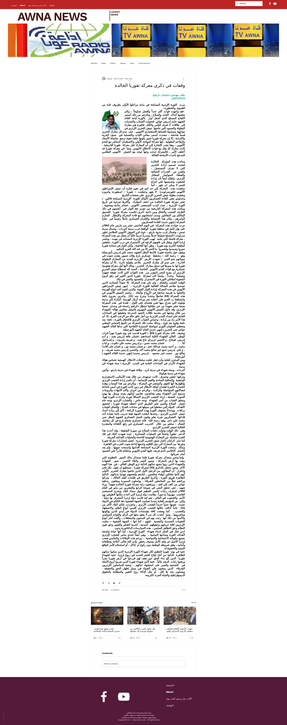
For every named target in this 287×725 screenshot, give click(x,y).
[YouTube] (275, 4)
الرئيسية (170, 685)
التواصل (170, 705)
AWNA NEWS (55, 17)
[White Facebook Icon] (104, 696)
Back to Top (3, 716)
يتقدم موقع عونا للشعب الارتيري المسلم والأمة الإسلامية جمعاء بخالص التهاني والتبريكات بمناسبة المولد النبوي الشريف (107, 630)
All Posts (94, 63)
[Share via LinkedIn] (114, 583)
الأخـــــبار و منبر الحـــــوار (177, 698)
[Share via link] (119, 583)
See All (193, 602)
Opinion (123, 63)
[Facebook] (270, 4)
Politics (112, 63)
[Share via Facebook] (103, 583)
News (104, 63)
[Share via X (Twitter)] (109, 583)
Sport (132, 63)
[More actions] (183, 78)
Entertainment (144, 63)
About (169, 692)
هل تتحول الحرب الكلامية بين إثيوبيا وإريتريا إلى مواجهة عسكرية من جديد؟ (142, 630)
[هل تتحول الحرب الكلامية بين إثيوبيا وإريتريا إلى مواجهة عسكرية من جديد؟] (143, 616)
